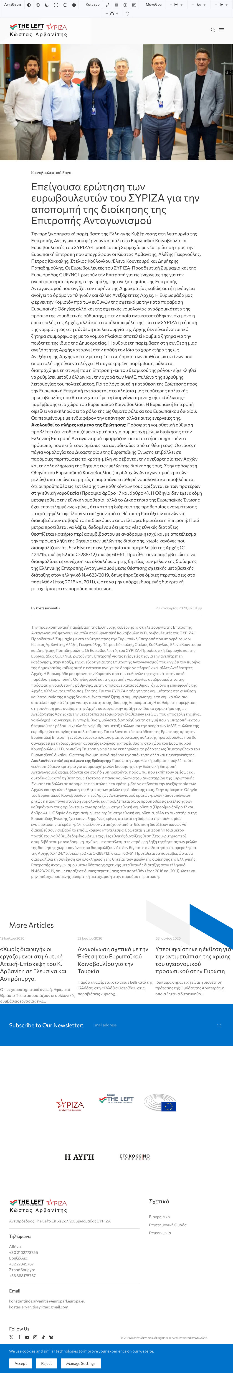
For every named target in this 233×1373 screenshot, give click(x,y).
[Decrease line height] (216, 4)
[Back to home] (38, 29)
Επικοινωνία (160, 1232)
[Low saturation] (65, 4)
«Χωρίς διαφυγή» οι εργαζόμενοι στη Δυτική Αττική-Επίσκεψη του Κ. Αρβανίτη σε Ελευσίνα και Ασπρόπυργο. (33, 963)
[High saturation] (74, 4)
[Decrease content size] (171, 4)
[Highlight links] (107, 4)
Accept (21, 1363)
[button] (213, 29)
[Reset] (127, 13)
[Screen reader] (125, 4)
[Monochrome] (37, 4)
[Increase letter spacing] (117, 13)
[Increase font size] (204, 4)
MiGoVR (201, 1338)
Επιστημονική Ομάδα (168, 1224)
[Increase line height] (226, 4)
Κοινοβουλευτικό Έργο (51, 172)
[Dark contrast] (46, 4)
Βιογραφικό (159, 1216)
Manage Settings (81, 1363)
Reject (46, 1363)
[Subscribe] (219, 1025)
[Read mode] (134, 4)
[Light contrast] (56, 4)
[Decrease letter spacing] (106, 13)
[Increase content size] (181, 4)
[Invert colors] (28, 4)
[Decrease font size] (193, 4)
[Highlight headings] (116, 4)
